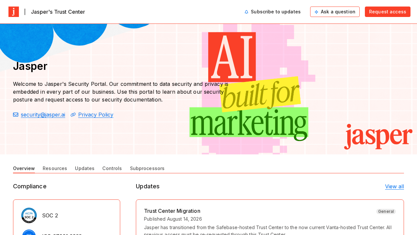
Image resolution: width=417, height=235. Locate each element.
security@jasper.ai (43, 114)
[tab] (24, 167)
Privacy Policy (95, 114)
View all (394, 186)
